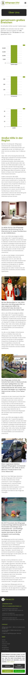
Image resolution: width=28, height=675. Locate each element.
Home (3, 640)
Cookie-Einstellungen (19, 666)
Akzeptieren (7, 671)
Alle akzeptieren (19, 671)
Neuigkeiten (5, 648)
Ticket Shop (5, 649)
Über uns (4, 642)
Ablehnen (7, 666)
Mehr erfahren (11, 661)
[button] (25, 3)
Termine (4, 646)
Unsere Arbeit (6, 644)
